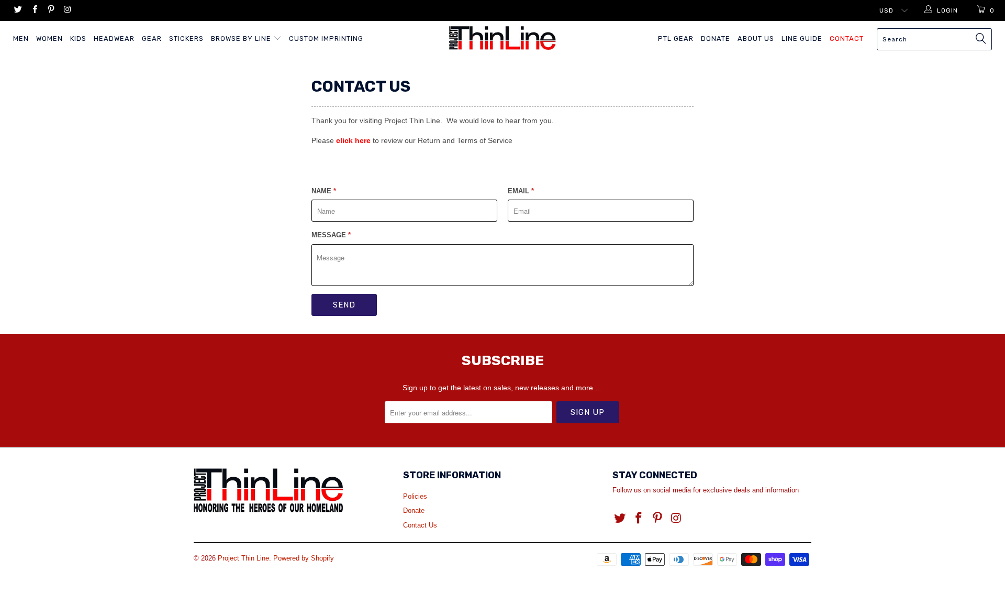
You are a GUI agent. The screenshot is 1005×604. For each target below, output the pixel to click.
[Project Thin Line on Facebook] (33, 10)
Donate (715, 38)
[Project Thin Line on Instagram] (66, 10)
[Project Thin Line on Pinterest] (50, 10)
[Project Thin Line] (502, 38)
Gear (152, 38)
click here (353, 140)
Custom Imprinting (326, 38)
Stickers (186, 38)
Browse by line (242, 38)
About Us (756, 38)
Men (21, 38)
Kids (78, 38)
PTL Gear (676, 38)
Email (521, 191)
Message (331, 235)
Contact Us (420, 525)
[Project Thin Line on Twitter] (17, 10)
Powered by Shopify (303, 558)
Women (49, 38)
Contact (847, 38)
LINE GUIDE (801, 38)
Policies (415, 496)
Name (323, 191)
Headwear (114, 38)
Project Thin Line (243, 558)
